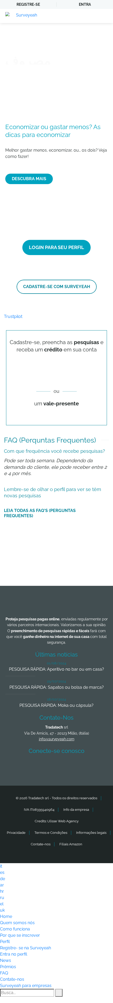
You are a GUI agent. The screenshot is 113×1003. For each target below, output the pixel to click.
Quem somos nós (17, 922)
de (2, 878)
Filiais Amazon (70, 844)
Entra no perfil (13, 954)
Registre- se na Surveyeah (25, 947)
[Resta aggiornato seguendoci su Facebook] (19, 766)
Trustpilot (13, 316)
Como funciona (15, 929)
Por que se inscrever (20, 935)
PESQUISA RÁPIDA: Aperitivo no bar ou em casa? (56, 669)
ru (2, 897)
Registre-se (28, 4)
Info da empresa (76, 810)
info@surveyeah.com (56, 739)
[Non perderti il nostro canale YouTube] (97, 766)
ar (2, 885)
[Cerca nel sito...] (59, 993)
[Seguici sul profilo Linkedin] (58, 766)
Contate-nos (40, 844)
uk (2, 910)
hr (2, 891)
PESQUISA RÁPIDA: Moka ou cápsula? (56, 705)
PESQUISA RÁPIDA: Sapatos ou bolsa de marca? (56, 687)
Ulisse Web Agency (63, 821)
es (2, 872)
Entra (85, 4)
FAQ (4, 973)
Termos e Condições (50, 833)
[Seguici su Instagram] (77, 766)
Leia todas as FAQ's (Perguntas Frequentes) (40, 513)
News (5, 960)
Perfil (5, 941)
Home (6, 916)
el (1, 903)
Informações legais (91, 833)
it (1, 866)
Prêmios (8, 966)
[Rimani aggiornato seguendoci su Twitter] (38, 766)
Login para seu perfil (56, 247)
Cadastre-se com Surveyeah (56, 286)
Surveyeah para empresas (26, 985)
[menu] (104, 16)
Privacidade (16, 833)
